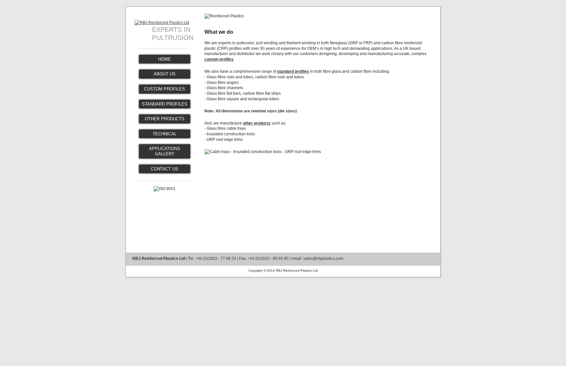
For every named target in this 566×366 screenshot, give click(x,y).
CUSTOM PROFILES (164, 89)
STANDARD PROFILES (164, 104)
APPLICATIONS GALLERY (164, 151)
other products (257, 123)
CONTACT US (164, 168)
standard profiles (293, 71)
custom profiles (219, 59)
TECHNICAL (165, 133)
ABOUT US (165, 73)
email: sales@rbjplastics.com (317, 258)
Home (164, 59)
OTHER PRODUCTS (164, 118)
